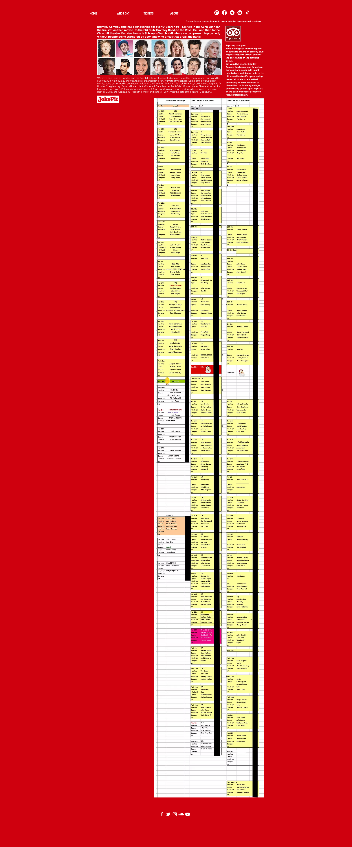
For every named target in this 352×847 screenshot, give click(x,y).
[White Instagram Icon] (174, 814)
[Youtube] (239, 12)
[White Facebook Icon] (162, 814)
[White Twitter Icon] (168, 814)
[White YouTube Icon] (187, 814)
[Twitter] (232, 12)
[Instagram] (216, 12)
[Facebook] (224, 12)
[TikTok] (247, 12)
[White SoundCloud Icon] (181, 814)
